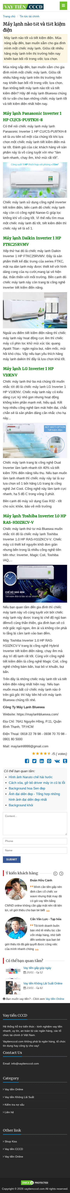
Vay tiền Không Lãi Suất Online (42, 983)
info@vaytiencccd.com (25, 1063)
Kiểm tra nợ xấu (14, 1104)
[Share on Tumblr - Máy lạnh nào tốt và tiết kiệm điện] (64, 761)
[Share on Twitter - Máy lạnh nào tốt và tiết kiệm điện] (33, 761)
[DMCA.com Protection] (35, 1182)
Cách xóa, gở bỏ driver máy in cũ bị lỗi (37, 783)
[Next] (60, 874)
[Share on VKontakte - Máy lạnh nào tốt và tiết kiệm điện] (56, 761)
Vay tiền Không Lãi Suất (19, 1097)
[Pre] (55, 874)
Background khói (21, 805)
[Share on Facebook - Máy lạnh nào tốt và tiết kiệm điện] (26, 761)
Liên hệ (9, 1112)
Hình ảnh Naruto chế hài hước (31, 777)
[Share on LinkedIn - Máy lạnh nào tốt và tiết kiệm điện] (41, 761)
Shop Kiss (11, 1141)
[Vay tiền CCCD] (30, 5)
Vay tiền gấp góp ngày (37, 968)
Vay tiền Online (55, 998)
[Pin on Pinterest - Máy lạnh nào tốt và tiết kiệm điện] (48, 761)
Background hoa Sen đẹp (27, 788)
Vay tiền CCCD (14, 1149)
